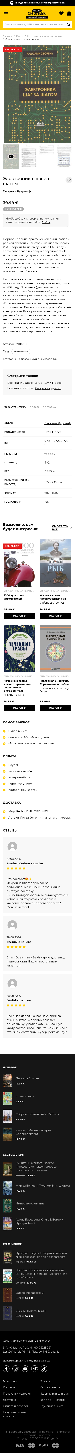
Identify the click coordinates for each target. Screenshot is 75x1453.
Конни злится (25, 1096)
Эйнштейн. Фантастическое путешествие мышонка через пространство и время (36, 1166)
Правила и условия (17, 1393)
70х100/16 (51, 493)
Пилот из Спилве (27, 1078)
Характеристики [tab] (15, 407)
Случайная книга (52, 1406)
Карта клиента (50, 1387)
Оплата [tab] (34, 407)
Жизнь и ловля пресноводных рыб (53, 597)
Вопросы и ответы (53, 1399)
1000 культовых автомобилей (14, 597)
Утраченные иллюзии (30, 1310)
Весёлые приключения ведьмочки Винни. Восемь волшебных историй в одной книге (41, 1273)
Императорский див (30, 1203)
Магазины (10, 1381)
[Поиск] (68, 24)
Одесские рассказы (30, 1292)
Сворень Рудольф (17, 191)
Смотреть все (60, 528)
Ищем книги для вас (54, 1393)
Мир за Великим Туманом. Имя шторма (43, 1185)
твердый (50, 453)
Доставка (9, 1399)
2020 (47, 502)
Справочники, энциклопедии (38, 359)
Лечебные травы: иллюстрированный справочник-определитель (17, 685)
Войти (46, 222)
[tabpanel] (37, 462)
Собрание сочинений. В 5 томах (37, 1114)
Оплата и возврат (15, 1406)
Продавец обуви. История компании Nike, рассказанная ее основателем (41, 1254)
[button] (6, 14)
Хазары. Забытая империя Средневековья (33, 1132)
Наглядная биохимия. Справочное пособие (54, 682)
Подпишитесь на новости (15, 1414)
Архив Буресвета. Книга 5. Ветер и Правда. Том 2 (39, 1221)
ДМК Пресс (53, 382)
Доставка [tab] (49, 407)
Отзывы (45, 1381)
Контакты (9, 1387)
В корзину (19, 616)
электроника (21, 351)
